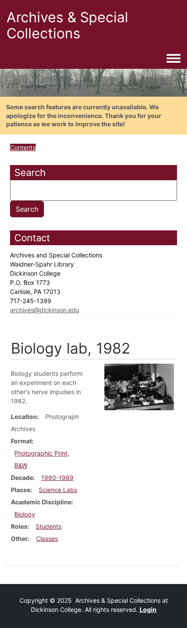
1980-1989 (57, 477)
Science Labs (58, 489)
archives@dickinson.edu (44, 310)
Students (48, 526)
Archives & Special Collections (67, 25)
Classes (47, 538)
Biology (24, 514)
